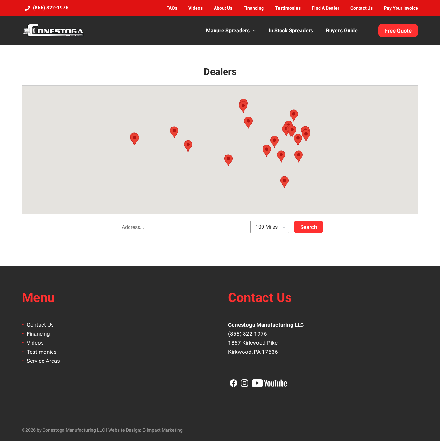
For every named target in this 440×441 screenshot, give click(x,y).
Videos (195, 8)
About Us (223, 8)
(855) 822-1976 (247, 334)
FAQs (172, 8)
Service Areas (43, 361)
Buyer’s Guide (342, 30)
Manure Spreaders (228, 30)
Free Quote (398, 30)
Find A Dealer (325, 8)
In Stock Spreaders (291, 30)
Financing (254, 8)
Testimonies (288, 8)
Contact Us (361, 8)
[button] (248, 123)
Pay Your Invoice (401, 8)
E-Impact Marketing (162, 430)
